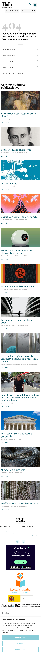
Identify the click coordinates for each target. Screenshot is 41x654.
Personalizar (20, 643)
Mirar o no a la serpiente (13, 469)
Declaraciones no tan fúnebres (16, 149)
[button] (35, 5)
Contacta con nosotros (27, 530)
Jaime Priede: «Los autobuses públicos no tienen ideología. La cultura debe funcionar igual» (20, 397)
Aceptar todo (20, 637)
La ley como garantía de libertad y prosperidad (17, 435)
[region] (20, 635)
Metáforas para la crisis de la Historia (19, 503)
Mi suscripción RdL (5, 532)
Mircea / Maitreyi (9, 183)
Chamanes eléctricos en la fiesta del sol (20, 216)
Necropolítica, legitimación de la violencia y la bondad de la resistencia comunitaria (19, 359)
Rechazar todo (20, 650)
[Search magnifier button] (38, 49)
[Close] (39, 618)
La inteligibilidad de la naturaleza (17, 286)
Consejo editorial (25, 532)
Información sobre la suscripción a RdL (9, 535)
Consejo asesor (25, 534)
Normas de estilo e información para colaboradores (30, 537)
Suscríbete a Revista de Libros (7, 530)
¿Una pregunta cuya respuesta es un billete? (18, 115)
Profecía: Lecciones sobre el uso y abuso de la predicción (17, 251)
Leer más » (5, 122)
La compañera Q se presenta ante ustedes (17, 321)
